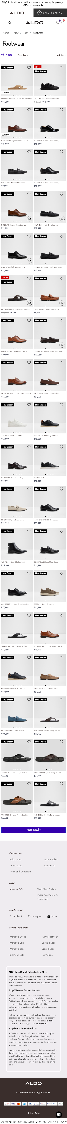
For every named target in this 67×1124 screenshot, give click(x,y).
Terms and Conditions (20, 871)
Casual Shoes (48, 943)
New (16, 33)
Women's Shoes (17, 937)
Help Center (15, 859)
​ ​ (50, 13)
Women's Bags (16, 949)
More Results (33, 830)
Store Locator (16, 865)
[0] (58, 22)
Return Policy (51, 859)
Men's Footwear (50, 937)
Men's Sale (47, 955)
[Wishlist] (29, 66)
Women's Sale (16, 943)
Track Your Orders (46, 889)
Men (26, 33)
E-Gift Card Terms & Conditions (47, 897)
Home (6, 33)
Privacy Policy (34, 1113)
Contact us (49, 865)
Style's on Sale (16, 955)
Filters (9, 55)
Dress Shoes (48, 949)
